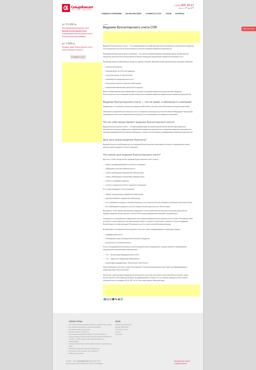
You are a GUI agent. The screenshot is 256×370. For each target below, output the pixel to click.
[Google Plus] (118, 299)
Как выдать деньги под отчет (79, 329)
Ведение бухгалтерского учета (74, 31)
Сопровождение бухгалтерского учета (77, 34)
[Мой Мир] (113, 299)
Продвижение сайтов (182, 361)
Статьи (168, 14)
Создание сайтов (180, 363)
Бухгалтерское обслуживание (74, 36)
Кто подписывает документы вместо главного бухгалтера (90, 324)
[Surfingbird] (121, 299)
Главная (105, 24)
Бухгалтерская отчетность (72, 50)
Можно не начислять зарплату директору (84, 348)
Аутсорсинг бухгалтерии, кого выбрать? (84, 351)
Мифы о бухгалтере (76, 353)
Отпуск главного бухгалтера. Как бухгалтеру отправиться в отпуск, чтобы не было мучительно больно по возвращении (90, 339)
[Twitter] (107, 299)
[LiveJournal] (116, 299)
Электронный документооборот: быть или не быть (88, 334)
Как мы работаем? (133, 14)
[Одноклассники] (110, 299)
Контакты (179, 14)
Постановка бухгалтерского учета (75, 28)
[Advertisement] (151, 37)
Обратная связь (249, 29)
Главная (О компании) (111, 14)
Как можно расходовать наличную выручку (85, 327)
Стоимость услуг (154, 14)
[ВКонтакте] (104, 299)
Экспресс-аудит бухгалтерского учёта (77, 47)
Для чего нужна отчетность (79, 332)
